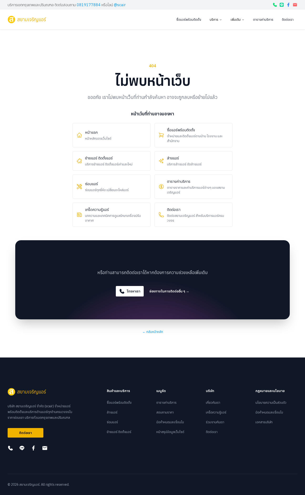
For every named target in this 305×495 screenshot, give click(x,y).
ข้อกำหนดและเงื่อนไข (170, 422)
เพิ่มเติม (236, 19)
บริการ (214, 19)
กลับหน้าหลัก (152, 332)
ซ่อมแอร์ (112, 422)
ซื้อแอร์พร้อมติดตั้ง (188, 19)
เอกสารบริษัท (264, 422)
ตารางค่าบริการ (263, 19)
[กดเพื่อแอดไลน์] (281, 4)
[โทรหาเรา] (275, 4)
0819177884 (89, 4)
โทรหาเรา (133, 291)
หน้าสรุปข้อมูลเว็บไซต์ (170, 432)
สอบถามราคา (165, 412)
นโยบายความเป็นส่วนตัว (270, 402)
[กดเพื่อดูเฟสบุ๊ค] (288, 4)
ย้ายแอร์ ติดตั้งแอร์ (119, 432)
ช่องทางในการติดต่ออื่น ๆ (169, 291)
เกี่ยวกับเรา (213, 402)
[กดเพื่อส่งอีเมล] (295, 4)
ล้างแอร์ (112, 412)
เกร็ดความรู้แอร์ (216, 412)
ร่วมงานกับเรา (215, 422)
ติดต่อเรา (288, 19)
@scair (120, 4)
